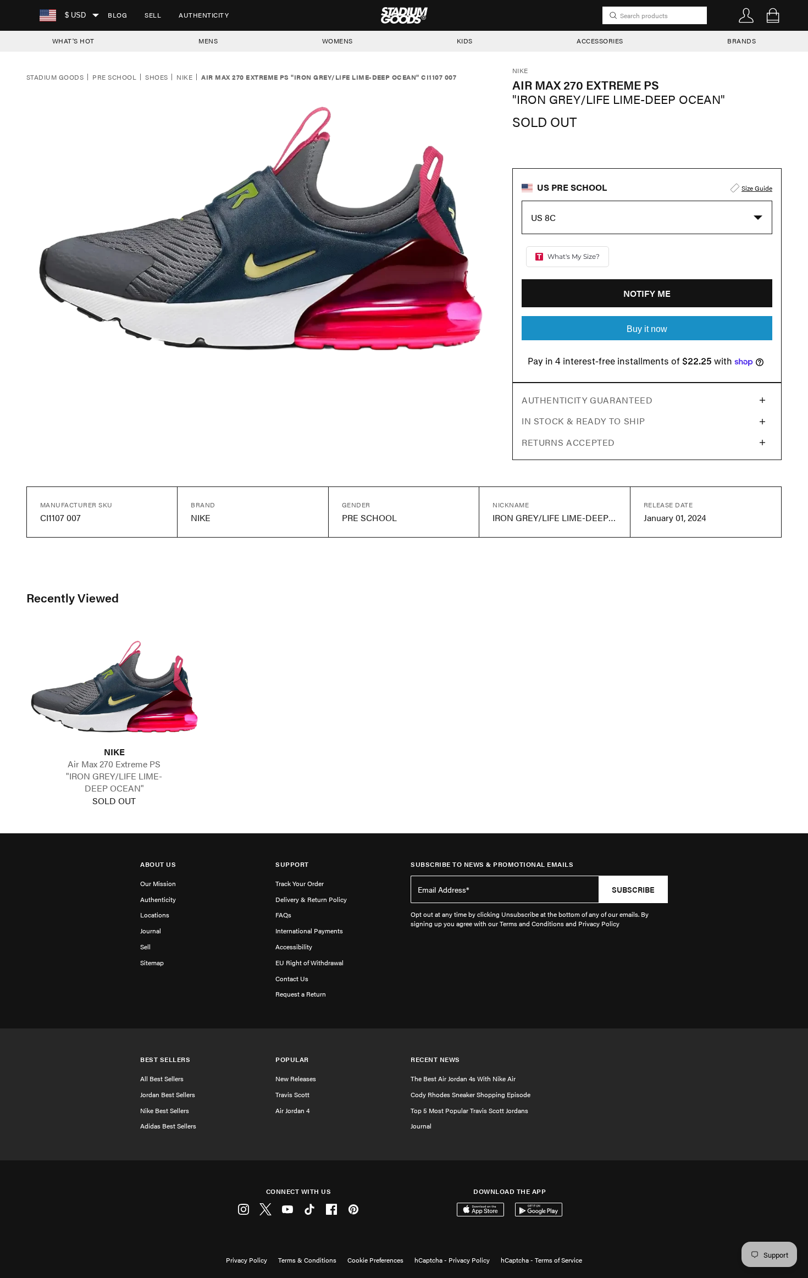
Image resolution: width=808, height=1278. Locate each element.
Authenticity (204, 15)
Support (292, 864)
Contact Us (291, 978)
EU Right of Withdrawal (309, 962)
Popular (292, 1059)
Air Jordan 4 (292, 1110)
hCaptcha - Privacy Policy (452, 1260)
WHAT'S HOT (73, 41)
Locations (154, 915)
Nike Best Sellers (164, 1110)
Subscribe (633, 889)
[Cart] (773, 15)
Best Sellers (165, 1059)
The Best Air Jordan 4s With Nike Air (463, 1078)
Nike (184, 77)
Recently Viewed (72, 597)
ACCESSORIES (600, 41)
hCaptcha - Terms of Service (541, 1260)
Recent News (435, 1059)
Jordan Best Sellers (167, 1094)
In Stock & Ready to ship (583, 420)
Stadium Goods (55, 77)
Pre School (114, 77)
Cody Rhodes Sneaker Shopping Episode (470, 1094)
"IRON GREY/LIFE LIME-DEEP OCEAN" (114, 782)
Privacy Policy (246, 1260)
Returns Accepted (568, 442)
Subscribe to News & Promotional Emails (492, 864)
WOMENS (337, 41)
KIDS (465, 41)
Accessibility (293, 946)
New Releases (295, 1078)
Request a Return (300, 994)
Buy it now (647, 329)
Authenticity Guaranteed (587, 400)
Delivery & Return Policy (311, 899)
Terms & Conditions (307, 1260)
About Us (158, 864)
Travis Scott (292, 1094)
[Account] (746, 15)
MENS (208, 41)
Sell (153, 15)
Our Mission (158, 883)
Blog (117, 15)
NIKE (114, 752)
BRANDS (741, 41)
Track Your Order (299, 883)
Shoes (156, 77)
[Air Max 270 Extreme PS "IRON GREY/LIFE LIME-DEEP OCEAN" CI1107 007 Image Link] (114, 686)
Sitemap (152, 962)
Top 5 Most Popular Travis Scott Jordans (469, 1110)
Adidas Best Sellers (168, 1126)
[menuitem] (117, 15)
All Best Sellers (162, 1078)
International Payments (309, 931)
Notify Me (647, 293)
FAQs (283, 915)
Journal (150, 931)
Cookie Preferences (375, 1260)
